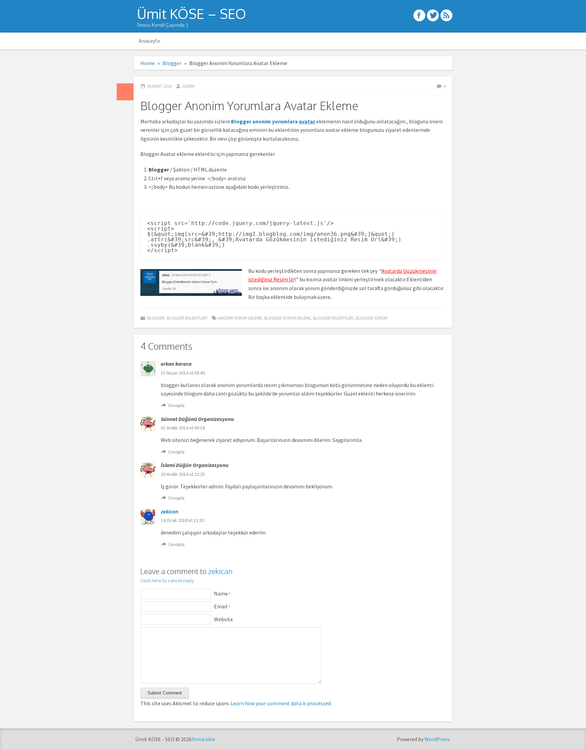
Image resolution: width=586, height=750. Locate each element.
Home (147, 63)
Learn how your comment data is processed (281, 703)
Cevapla (176, 405)
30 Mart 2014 (159, 86)
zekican (169, 511)
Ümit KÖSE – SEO (191, 13)
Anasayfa (149, 40)
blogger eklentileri (333, 318)
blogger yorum (371, 318)
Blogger (171, 63)
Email (222, 606)
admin (188, 86)
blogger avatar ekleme (287, 318)
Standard (125, 91)
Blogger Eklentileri (187, 318)
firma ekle (203, 739)
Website (223, 619)
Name (222, 593)
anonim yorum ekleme (240, 318)
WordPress (437, 739)
